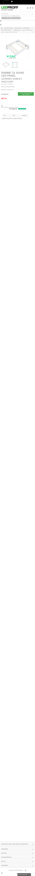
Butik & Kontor (18, 28)
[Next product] (33, 32)
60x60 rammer (17, 30)
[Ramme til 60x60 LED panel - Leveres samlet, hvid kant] (6, 64)
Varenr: (2, 84)
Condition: (10, 84)
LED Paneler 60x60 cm (6, 30)
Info (5, 115)
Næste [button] (28, 47)
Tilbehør (24, 115)
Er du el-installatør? (22, 874)
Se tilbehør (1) (4, 94)
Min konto (4, 853)
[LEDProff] (12, 8)
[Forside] (1, 28)
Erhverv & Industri (8, 28)
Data (14, 115)
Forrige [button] (7, 47)
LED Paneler (26, 28)
